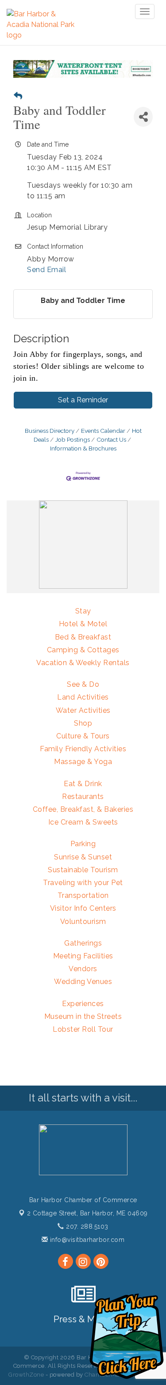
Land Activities (83, 697)
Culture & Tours (83, 736)
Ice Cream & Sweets (83, 822)
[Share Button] (143, 117)
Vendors (83, 969)
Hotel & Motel (83, 624)
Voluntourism (83, 921)
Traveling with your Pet (83, 882)
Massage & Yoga (83, 761)
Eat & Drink (83, 784)
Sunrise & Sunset (83, 857)
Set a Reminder (83, 400)
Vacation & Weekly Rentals (83, 662)
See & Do (83, 684)
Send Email (46, 269)
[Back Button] (18, 96)
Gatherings (83, 943)
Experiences (83, 1003)
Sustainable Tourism (83, 870)
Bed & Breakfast (83, 637)
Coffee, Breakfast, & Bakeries (83, 809)
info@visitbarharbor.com (86, 1239)
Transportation (83, 895)
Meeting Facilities (83, 956)
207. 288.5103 (86, 1226)
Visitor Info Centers (83, 908)
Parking (83, 844)
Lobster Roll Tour (83, 1029)
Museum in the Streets (83, 1016)
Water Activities (83, 710)
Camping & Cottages (83, 650)
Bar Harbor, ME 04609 (87, 1213)
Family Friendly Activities (83, 749)
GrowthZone (26, 1374)
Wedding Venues (83, 981)
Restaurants (83, 796)
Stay (83, 611)
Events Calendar (103, 430)
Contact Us (111, 439)
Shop (83, 723)
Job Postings (72, 439)
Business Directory (49, 430)
